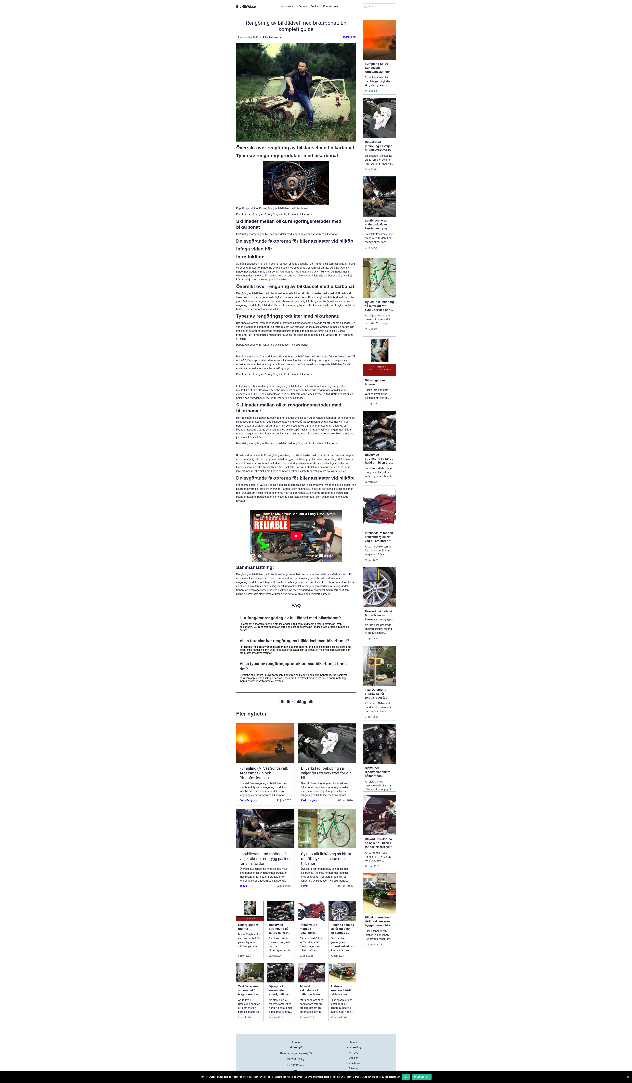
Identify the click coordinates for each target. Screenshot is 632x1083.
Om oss (302, 6)
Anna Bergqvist (248, 800)
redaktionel (349, 37)
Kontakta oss (330, 6)
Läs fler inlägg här (296, 701)
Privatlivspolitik (421, 1077)
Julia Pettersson (272, 37)
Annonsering (287, 6)
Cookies (315, 6)
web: (296, 1070)
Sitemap (353, 1068)
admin (243, 885)
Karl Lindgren (309, 800)
